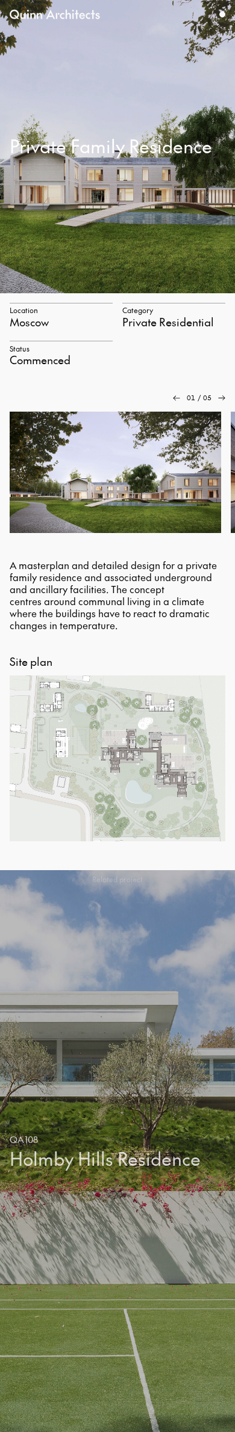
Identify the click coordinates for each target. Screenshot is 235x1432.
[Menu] (222, 14)
